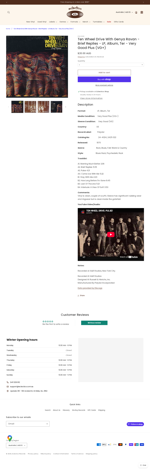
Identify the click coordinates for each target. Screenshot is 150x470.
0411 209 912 (15, 382)
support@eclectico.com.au (21, 386)
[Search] (8, 12)
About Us (56, 410)
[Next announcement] (143, 2)
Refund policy (46, 454)
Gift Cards (92, 410)
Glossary (66, 410)
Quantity (81, 61)
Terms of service (77, 454)
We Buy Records (78, 410)
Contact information (61, 454)
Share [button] (82, 295)
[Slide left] (8, 106)
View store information (91, 98)
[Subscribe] (46, 424)
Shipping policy (92, 454)
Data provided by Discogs (90, 288)
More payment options (104, 85)
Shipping (81, 57)
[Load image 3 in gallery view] (43, 107)
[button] (53, 21)
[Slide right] (65, 106)
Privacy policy (33, 454)
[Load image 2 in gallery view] (30, 107)
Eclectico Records (18, 454)
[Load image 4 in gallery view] (56, 107)
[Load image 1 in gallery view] (17, 107)
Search (48, 410)
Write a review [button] (94, 323)
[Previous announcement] (6, 2)
